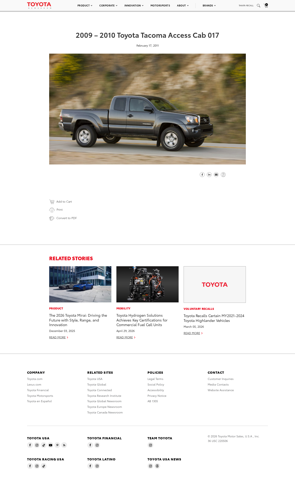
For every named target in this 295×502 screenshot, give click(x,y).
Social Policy (156, 384)
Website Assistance (221, 390)
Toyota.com (35, 379)
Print (60, 209)
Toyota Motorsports (40, 396)
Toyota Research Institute (104, 396)
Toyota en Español (39, 401)
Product (83, 5)
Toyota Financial (38, 390)
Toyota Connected (99, 390)
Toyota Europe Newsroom (104, 407)
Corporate (107, 5)
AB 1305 (153, 401)
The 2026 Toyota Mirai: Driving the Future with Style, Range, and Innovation (78, 319)
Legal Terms (155, 379)
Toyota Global (96, 384)
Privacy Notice (157, 396)
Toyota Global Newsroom (104, 401)
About (181, 5)
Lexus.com (34, 384)
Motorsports (160, 5)
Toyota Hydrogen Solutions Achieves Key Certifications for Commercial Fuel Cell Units (142, 319)
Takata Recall (246, 5)
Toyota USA (94, 379)
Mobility (123, 308)
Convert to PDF (66, 218)
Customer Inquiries (221, 379)
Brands (208, 5)
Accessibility (156, 390)
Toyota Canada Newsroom (105, 412)
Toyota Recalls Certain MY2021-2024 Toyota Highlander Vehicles (214, 317)
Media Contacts (218, 384)
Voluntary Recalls (199, 309)
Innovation (132, 5)
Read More (57, 337)
